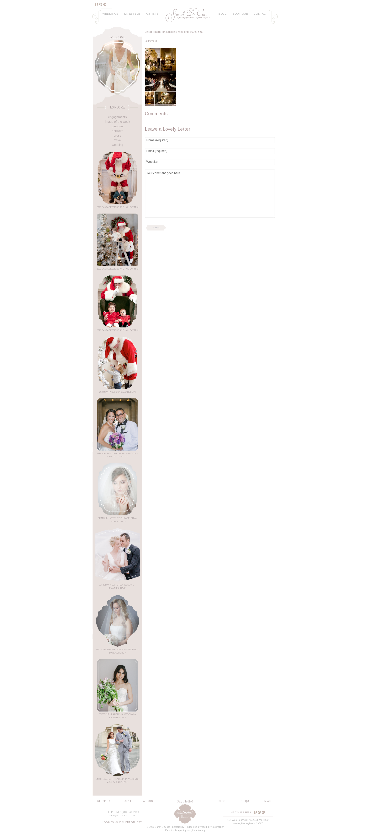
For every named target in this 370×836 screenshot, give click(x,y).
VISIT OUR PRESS (241, 812)
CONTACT (266, 801)
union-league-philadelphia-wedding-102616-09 (174, 31)
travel (117, 140)
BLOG (222, 801)
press (117, 135)
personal (117, 126)
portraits (117, 131)
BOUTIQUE (244, 801)
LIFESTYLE (126, 801)
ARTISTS (148, 801)
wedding (117, 144)
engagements (117, 117)
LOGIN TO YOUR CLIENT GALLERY (122, 822)
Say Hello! (185, 801)
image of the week (117, 121)
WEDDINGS (103, 801)
